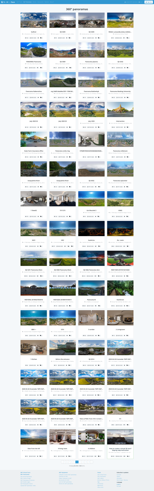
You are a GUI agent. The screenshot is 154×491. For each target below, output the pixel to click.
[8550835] (33, 209)
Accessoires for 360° (64, 480)
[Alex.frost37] (62, 30)
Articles (35, 2)
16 (128, 365)
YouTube (119, 474)
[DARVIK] (91, 209)
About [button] (51, 2)
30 (129, 456)
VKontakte (119, 478)
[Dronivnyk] (91, 60)
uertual (9, 2)
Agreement (100, 485)
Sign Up (149, 2)
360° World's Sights (25, 482)
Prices (107, 480)
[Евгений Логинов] (33, 268)
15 (71, 395)
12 (83, 462)
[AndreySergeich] (91, 149)
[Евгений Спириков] (33, 60)
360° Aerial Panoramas (26, 476)
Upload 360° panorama (132, 2)
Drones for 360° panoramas (66, 483)
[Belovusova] (62, 447)
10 (42, 276)
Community (100, 483)
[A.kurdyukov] (120, 60)
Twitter (118, 476)
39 (70, 456)
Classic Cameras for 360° (65, 478)
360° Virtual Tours (25, 472)
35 (100, 456)
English (119, 484)
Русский (119, 486)
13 (99, 395)
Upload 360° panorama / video (28, 485)
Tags (98, 482)
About (103, 480)
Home (99, 472)
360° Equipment (63, 472)
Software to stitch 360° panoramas (67, 474)
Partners (47, 2)
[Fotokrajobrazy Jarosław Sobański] (120, 30)
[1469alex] (120, 357)
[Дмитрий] (120, 268)
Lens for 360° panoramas (65, 482)
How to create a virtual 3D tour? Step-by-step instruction (120, 449)
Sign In (141, 2)
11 (71, 276)
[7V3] (91, 298)
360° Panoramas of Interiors (27, 480)
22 (128, 38)
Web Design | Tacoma (122, 480)
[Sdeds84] (91, 357)
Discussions (40, 2)
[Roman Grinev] (120, 119)
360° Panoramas (27, 2)
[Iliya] (33, 30)
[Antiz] (91, 179)
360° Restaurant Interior (26, 483)
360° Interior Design (25, 478)
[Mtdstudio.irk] (91, 328)
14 (89, 462)
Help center (100, 487)
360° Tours (20, 2)
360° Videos (100, 478)
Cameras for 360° (63, 476)
